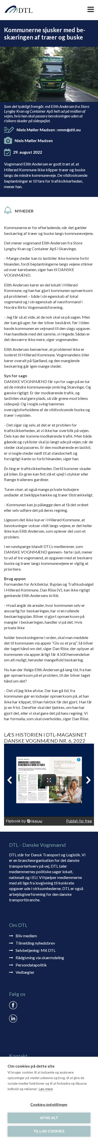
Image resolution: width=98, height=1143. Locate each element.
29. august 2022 (27, 152)
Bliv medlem (26, 935)
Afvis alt (49, 1118)
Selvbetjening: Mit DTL (36, 950)
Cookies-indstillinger (48, 1105)
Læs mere (46, 1089)
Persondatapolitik (31, 964)
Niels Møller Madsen (49, 129)
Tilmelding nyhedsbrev (35, 943)
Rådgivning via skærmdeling (40, 957)
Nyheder (24, 210)
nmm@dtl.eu (69, 129)
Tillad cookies (49, 1131)
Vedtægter (25, 972)
